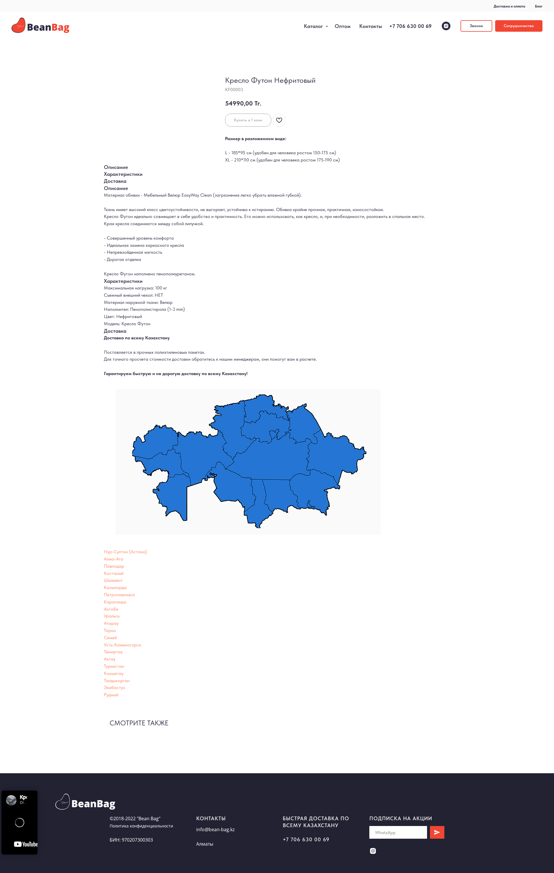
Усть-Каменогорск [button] (122, 645)
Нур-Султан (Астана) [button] (125, 551)
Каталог (314, 26)
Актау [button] (109, 659)
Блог (538, 6)
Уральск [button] (112, 616)
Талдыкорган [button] (117, 680)
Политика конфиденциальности (141, 826)
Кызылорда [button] (115, 587)
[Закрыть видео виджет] (37, 791)
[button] (476, 26)
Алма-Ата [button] (113, 559)
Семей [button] (110, 637)
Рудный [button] (111, 694)
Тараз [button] (110, 630)
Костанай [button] (113, 573)
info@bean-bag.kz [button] (215, 829)
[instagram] (446, 26)
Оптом (343, 26)
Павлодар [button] (114, 566)
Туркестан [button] (114, 666)
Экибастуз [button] (114, 687)
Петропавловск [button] (119, 594)
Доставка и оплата (509, 6)
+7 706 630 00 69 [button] (306, 839)
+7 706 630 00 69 (410, 26)
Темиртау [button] (113, 651)
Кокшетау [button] (113, 673)
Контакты (370, 26)
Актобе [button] (111, 609)
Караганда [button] (115, 602)
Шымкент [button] (113, 580)
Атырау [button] (111, 623)
